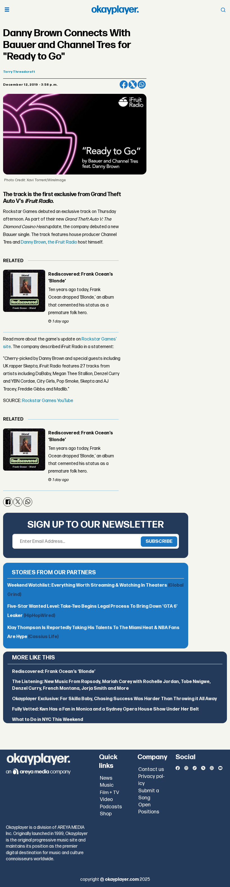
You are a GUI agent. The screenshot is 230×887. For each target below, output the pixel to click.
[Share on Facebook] (123, 84)
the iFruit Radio (63, 242)
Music (107, 785)
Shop (106, 814)
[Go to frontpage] (115, 9)
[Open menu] (7, 10)
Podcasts (111, 807)
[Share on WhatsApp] (141, 84)
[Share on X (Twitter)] (132, 84)
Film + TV (109, 792)
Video (106, 799)
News (106, 778)
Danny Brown (33, 242)
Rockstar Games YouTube (47, 400)
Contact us (151, 769)
